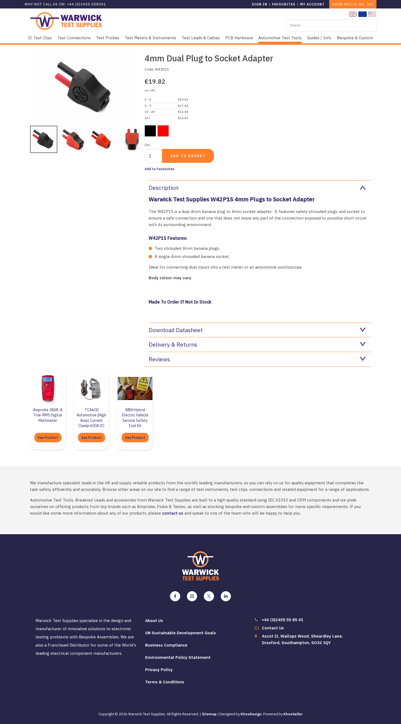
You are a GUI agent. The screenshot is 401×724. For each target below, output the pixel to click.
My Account (312, 4)
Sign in (259, 4)
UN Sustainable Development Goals (180, 632)
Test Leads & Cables (201, 37)
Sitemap (209, 714)
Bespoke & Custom (355, 37)
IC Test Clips (40, 37)
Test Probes (107, 37)
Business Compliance (166, 645)
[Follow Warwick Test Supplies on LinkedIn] (226, 596)
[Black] (150, 131)
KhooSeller (293, 714)
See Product (48, 437)
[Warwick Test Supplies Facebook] (175, 596)
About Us (154, 620)
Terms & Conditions (164, 681)
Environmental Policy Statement (178, 657)
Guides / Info (319, 37)
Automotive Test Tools (280, 37)
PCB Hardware (239, 37)
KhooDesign (251, 714)
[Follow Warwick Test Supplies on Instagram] (192, 596)
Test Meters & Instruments (150, 37)
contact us (172, 513)
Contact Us (273, 627)
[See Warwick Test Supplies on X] (209, 596)
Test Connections (74, 37)
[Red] (163, 131)
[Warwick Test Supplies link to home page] (66, 21)
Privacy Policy (159, 669)
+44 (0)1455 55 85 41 (282, 619)
